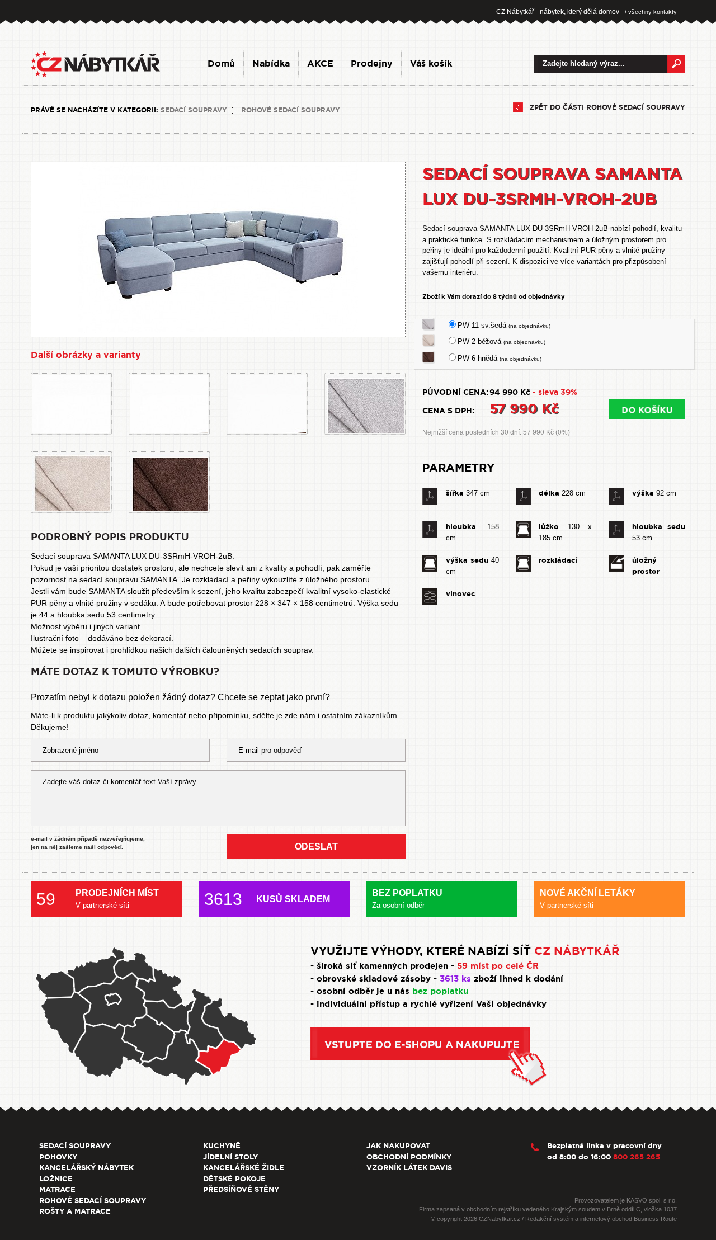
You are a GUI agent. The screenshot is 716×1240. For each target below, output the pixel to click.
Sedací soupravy (194, 110)
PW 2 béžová (501, 341)
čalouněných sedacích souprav (257, 649)
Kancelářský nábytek (86, 1167)
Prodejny (372, 63)
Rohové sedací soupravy (290, 110)
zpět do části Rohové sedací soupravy (607, 107)
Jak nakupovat (398, 1146)
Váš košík (431, 63)
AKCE (320, 63)
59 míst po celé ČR (498, 966)
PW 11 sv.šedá (504, 325)
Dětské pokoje (234, 1179)
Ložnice (56, 1179)
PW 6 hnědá (499, 358)
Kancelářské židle (243, 1167)
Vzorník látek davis (409, 1167)
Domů (221, 63)
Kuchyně (222, 1146)
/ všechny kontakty (651, 11)
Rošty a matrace (75, 1211)
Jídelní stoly (230, 1157)
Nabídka (271, 63)
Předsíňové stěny (241, 1189)
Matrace (57, 1189)
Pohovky (58, 1157)
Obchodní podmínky (408, 1157)
